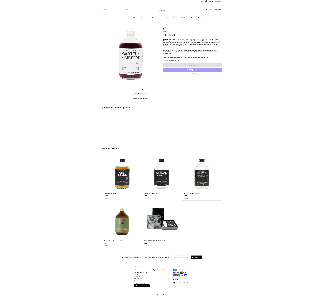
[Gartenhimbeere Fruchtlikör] (112, 127)
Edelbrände (156, 18)
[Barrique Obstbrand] (122, 176)
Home (125, 18)
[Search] (127, 9)
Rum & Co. (144, 18)
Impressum (137, 276)
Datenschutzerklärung (140, 272)
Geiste (175, 18)
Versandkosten (175, 60)
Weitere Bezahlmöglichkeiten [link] (192, 74)
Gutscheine (184, 18)
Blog (199, 18)
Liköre (166, 18)
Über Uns (136, 281)
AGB (135, 270)
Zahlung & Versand (139, 283)
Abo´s (192, 18)
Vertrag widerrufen (142, 286)
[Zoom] (131, 53)
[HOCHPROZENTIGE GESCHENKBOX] (162, 224)
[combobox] (115, 9)
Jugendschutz (138, 279)
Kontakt (136, 274)
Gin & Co (133, 18)
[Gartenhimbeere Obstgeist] (202, 176)
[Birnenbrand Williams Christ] (162, 176)
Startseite (165, 24)
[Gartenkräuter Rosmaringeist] (122, 224)
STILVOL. (116, 148)
